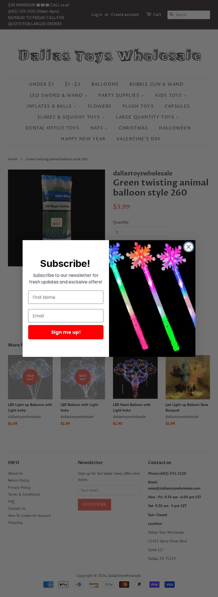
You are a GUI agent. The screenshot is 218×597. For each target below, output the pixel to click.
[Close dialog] (188, 247)
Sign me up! (66, 332)
